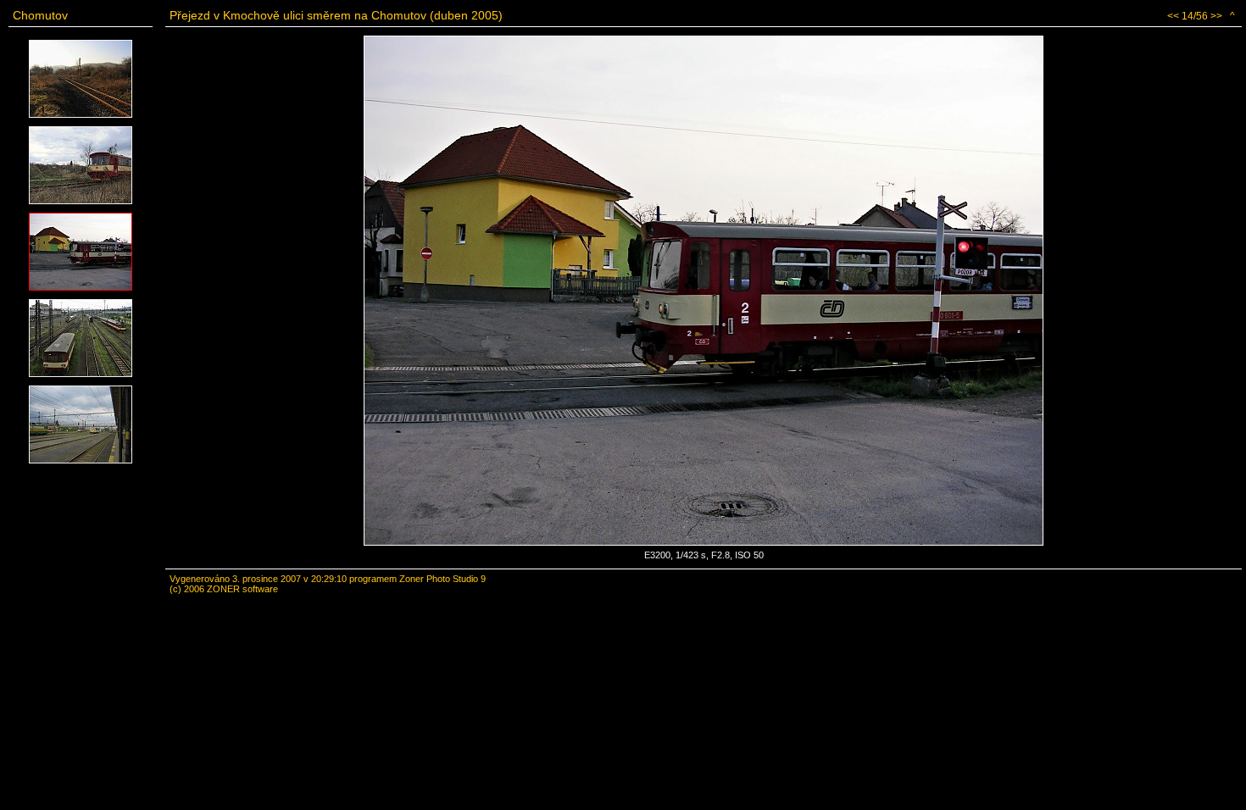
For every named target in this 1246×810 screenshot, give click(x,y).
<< (1173, 16)
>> (1216, 16)
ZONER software (242, 589)
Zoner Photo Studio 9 (442, 579)
